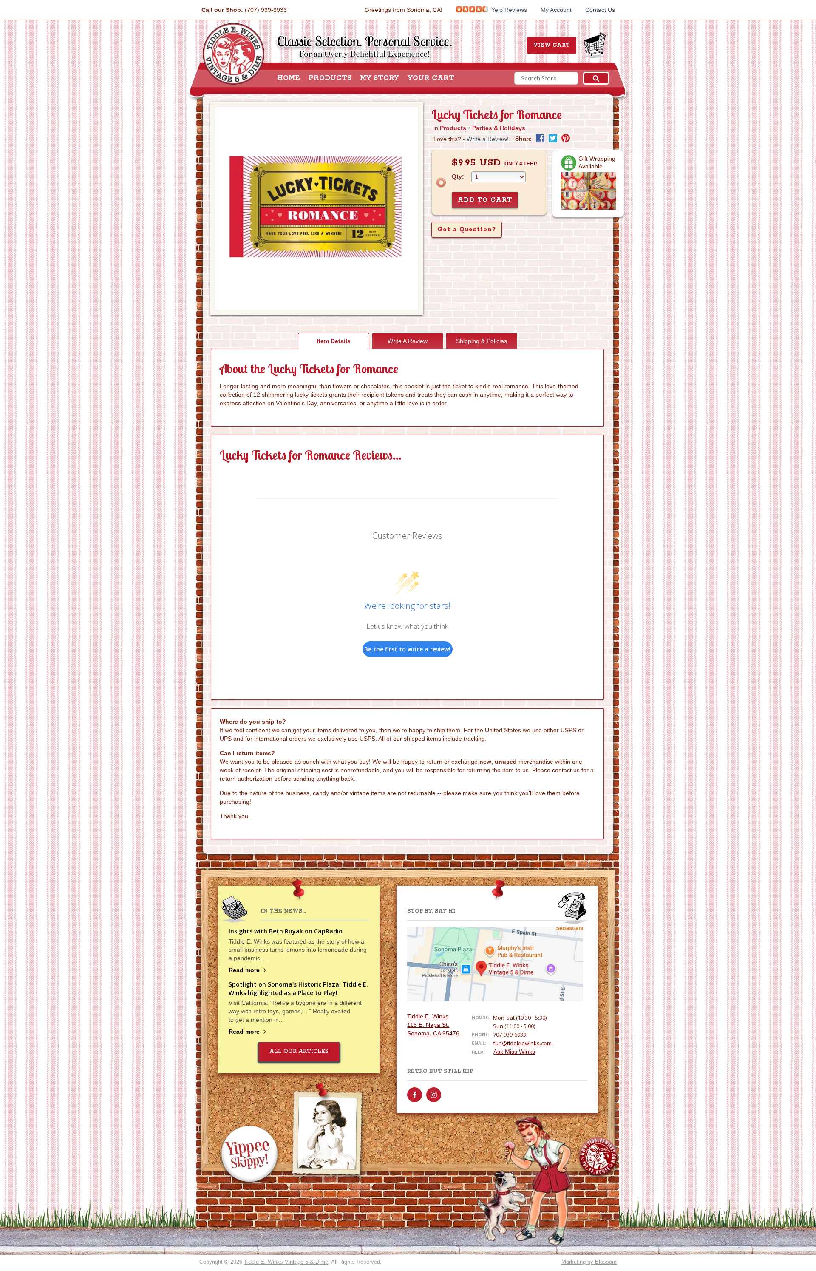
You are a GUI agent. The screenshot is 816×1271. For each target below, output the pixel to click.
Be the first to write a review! (407, 649)
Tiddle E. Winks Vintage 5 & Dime (286, 1262)
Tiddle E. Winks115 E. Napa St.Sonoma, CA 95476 (433, 1025)
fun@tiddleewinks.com (522, 1043)
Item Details (334, 341)
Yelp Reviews (508, 9)
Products (330, 78)
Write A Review (408, 341)
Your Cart (431, 78)
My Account (556, 9)
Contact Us (600, 9)
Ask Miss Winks (514, 1051)
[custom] (414, 1094)
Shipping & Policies (481, 341)
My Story (379, 78)
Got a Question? (466, 229)
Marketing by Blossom (589, 1262)
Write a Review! (488, 139)
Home (288, 78)
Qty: (458, 176)
